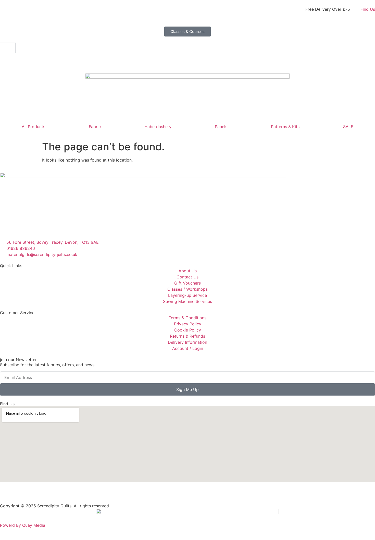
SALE (348, 126)
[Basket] (8, 48)
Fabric (95, 126)
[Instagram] (20, 494)
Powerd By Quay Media (23, 525)
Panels (221, 126)
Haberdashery (157, 126)
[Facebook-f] (6, 494)
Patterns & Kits (285, 126)
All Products (33, 126)
